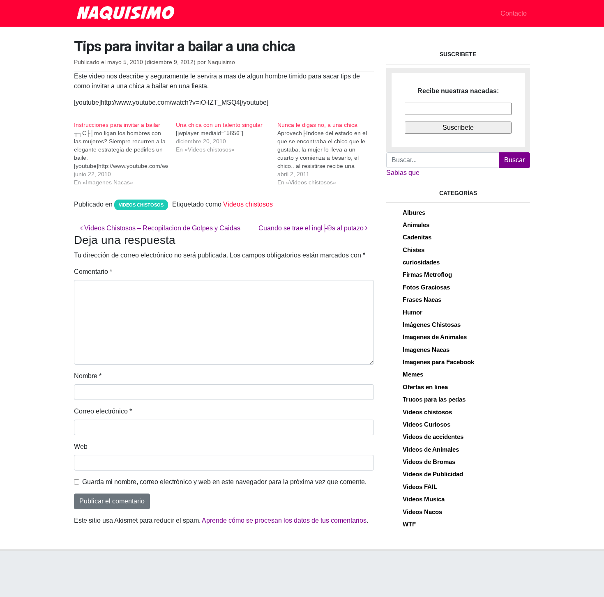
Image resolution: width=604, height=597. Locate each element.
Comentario (93, 271)
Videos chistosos (141, 204)
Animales (416, 224)
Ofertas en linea (425, 386)
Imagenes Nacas (426, 349)
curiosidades (421, 262)
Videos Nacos (422, 511)
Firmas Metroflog (427, 274)
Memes (413, 374)
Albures (414, 212)
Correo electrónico (103, 411)
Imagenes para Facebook (438, 361)
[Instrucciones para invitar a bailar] (125, 153)
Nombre (87, 375)
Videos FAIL (420, 486)
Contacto (513, 13)
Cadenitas (417, 237)
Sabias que (403, 172)
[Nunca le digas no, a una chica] (328, 153)
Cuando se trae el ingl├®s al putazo (311, 228)
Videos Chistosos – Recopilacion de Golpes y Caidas (161, 228)
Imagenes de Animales (435, 336)
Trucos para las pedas (434, 399)
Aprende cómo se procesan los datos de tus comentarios (284, 520)
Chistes (413, 249)
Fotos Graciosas (426, 287)
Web (81, 446)
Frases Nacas (422, 299)
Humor (412, 312)
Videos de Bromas (429, 461)
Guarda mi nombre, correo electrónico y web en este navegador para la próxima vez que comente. (224, 481)
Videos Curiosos (426, 424)
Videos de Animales (431, 449)
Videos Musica (424, 499)
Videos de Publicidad (433, 474)
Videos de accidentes (433, 436)
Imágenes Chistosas (432, 324)
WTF (409, 524)
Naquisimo (221, 62)
